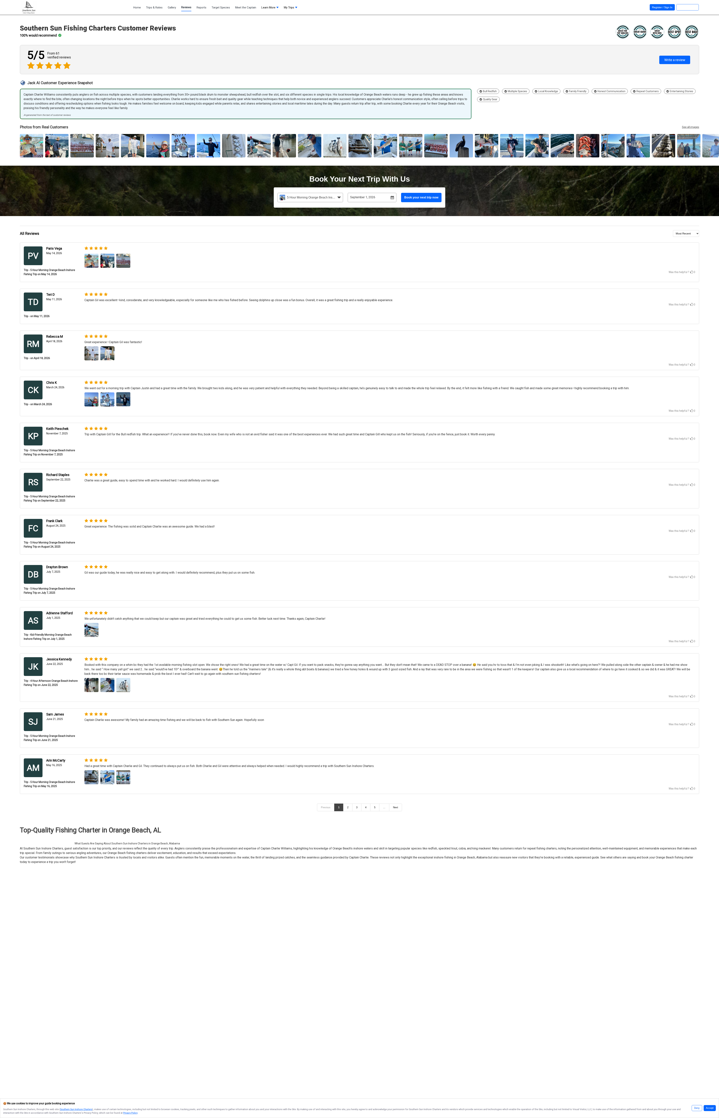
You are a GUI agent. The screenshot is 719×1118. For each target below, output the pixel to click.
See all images (690, 127)
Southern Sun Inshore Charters (76, 1109)
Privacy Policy (130, 1112)
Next (395, 807)
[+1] (123, 405)
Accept (710, 1108)
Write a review (674, 60)
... (384, 807)
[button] (270, 8)
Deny (697, 1108)
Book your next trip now (421, 197)
